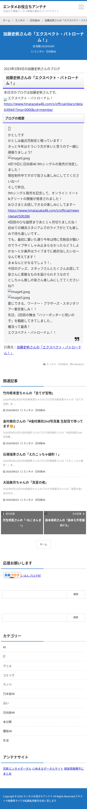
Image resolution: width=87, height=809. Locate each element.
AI (4, 647)
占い (6, 703)
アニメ (7, 666)
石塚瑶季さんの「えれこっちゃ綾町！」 (32, 454)
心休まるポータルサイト (47, 768)
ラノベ (7, 684)
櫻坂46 (7, 731)
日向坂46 (9, 712)
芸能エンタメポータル (17, 768)
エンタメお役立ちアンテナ (24, 6)
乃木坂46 (9, 694)
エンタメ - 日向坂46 (45, 51)
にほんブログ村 (31, 575)
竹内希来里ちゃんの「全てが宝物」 (29, 393)
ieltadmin (78, 364)
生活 (6, 740)
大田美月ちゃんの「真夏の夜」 (25, 482)
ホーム (43, 544)
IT (4, 656)
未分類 (7, 722)
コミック (8, 675)
